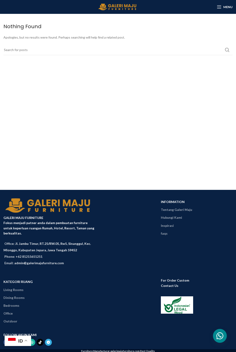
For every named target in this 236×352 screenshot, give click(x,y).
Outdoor (10, 321)
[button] (220, 336)
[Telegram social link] (48, 342)
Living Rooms (13, 290)
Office (8, 313)
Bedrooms (11, 305)
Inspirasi (167, 226)
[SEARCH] (227, 50)
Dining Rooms (14, 298)
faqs (164, 233)
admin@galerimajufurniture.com (39, 263)
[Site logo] (118, 7)
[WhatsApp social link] (31, 342)
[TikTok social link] (40, 342)
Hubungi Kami (171, 217)
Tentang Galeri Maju (176, 210)
